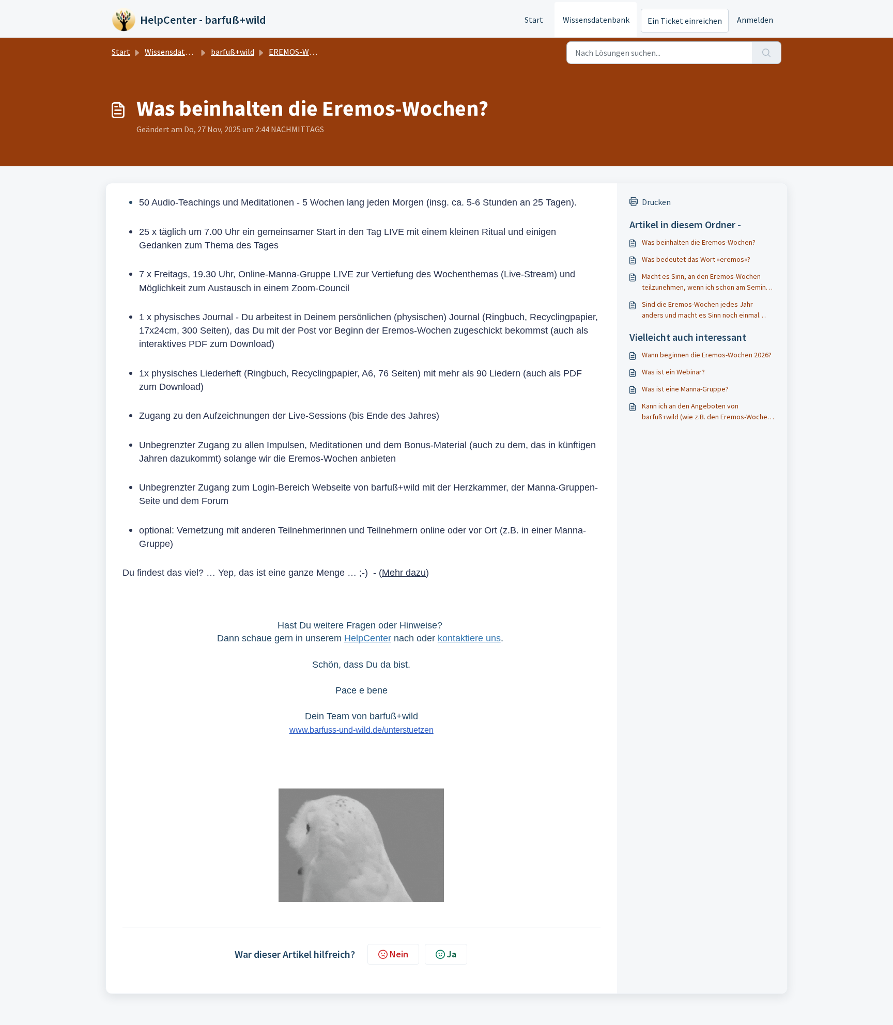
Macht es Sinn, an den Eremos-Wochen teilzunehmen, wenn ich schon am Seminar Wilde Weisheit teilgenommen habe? (707, 282)
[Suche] (766, 52)
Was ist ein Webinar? (673, 371)
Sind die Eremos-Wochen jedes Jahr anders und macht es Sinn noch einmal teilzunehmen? (700, 310)
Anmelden (755, 19)
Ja (451, 954)
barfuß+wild (232, 51)
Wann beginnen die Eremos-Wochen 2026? (707, 354)
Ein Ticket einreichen (685, 20)
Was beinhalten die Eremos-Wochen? (699, 242)
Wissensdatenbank (596, 19)
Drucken (656, 202)
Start (534, 19)
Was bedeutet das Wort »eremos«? (696, 259)
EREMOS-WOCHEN (302, 51)
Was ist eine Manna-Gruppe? (685, 388)
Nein (399, 954)
